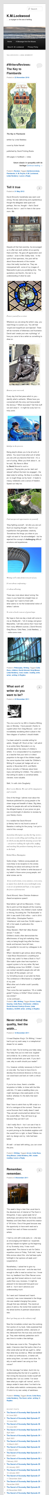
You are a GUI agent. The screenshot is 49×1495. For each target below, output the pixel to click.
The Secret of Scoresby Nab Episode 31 (23, 1452)
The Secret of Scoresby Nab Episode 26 (23, 1481)
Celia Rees (18, 1004)
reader (26, 672)
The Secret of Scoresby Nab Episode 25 (23, 1487)
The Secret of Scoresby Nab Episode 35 (23, 1429)
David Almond (24, 670)
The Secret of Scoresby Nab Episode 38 (23, 1412)
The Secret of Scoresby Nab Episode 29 (23, 1464)
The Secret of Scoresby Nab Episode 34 (23, 1435)
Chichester (27, 1004)
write (38, 672)
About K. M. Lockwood (15, 47)
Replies (22, 675)
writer (9, 675)
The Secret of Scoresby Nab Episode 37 (23, 1418)
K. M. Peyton (20, 173)
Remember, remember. (14, 1171)
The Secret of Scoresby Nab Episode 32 (23, 1447)
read (21, 672)
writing (14, 675)
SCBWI (17, 1009)
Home (9, 41)
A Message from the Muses (26, 41)
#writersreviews (33, 171)
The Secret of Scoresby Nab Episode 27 (23, 1475)
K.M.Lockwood (18, 15)
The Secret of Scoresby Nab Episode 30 (23, 1458)
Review (17, 171)
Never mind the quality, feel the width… (17, 1024)
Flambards (11, 173)
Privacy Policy (33, 47)
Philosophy (18, 667)
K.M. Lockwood (32, 173)
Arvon (32, 1001)
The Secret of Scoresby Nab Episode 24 (23, 1493)
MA (15, 1001)
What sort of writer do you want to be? (16, 690)
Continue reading (34, 165)
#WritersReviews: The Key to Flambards (19, 68)
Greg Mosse (35, 670)
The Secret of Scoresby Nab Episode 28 (23, 1470)
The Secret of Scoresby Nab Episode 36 (23, 1424)
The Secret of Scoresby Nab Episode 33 (23, 1441)
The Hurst (23, 1398)
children (15, 670)
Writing (26, 667)
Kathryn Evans (24, 1006)
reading (32, 672)
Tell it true (13, 187)
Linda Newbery (12, 176)
